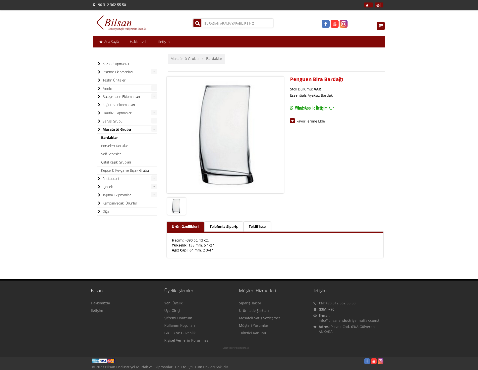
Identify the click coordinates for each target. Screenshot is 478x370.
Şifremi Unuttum (178, 318)
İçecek (107, 186)
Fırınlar (107, 88)
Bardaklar (214, 58)
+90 (331, 309)
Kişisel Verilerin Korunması (186, 340)
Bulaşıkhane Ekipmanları (121, 96)
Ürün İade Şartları (254, 310)
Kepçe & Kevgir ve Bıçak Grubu (125, 170)
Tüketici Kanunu (252, 332)
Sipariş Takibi (250, 303)
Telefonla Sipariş (224, 226)
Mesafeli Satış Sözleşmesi (260, 318)
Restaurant (111, 178)
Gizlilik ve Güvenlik (179, 332)
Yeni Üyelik (173, 303)
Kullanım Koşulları (179, 325)
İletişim (97, 310)
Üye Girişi (172, 310)
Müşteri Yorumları (254, 325)
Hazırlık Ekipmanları (117, 113)
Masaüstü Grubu (185, 58)
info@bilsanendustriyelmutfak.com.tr (350, 320)
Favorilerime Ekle (311, 121)
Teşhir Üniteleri (114, 80)
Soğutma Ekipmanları (118, 104)
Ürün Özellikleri (185, 226)
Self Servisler (111, 154)
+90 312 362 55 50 (341, 303)
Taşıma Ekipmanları (116, 195)
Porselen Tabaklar (114, 145)
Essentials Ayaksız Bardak (236, 347)
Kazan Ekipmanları (116, 63)
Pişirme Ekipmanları (117, 72)
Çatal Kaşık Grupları (116, 162)
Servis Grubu (112, 121)
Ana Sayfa (111, 41)
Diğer (106, 211)
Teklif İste (257, 226)
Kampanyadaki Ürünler (119, 203)
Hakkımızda (100, 303)
